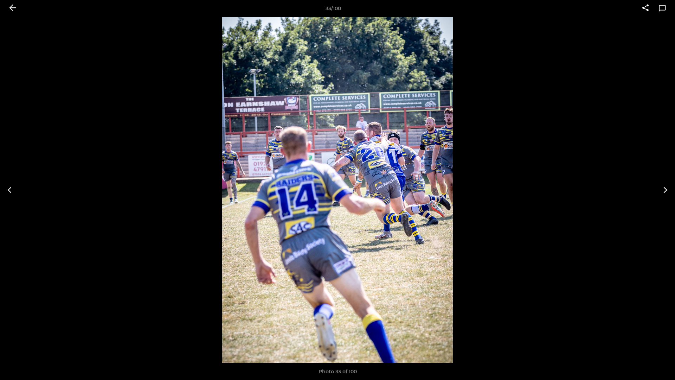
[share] (645, 8)
